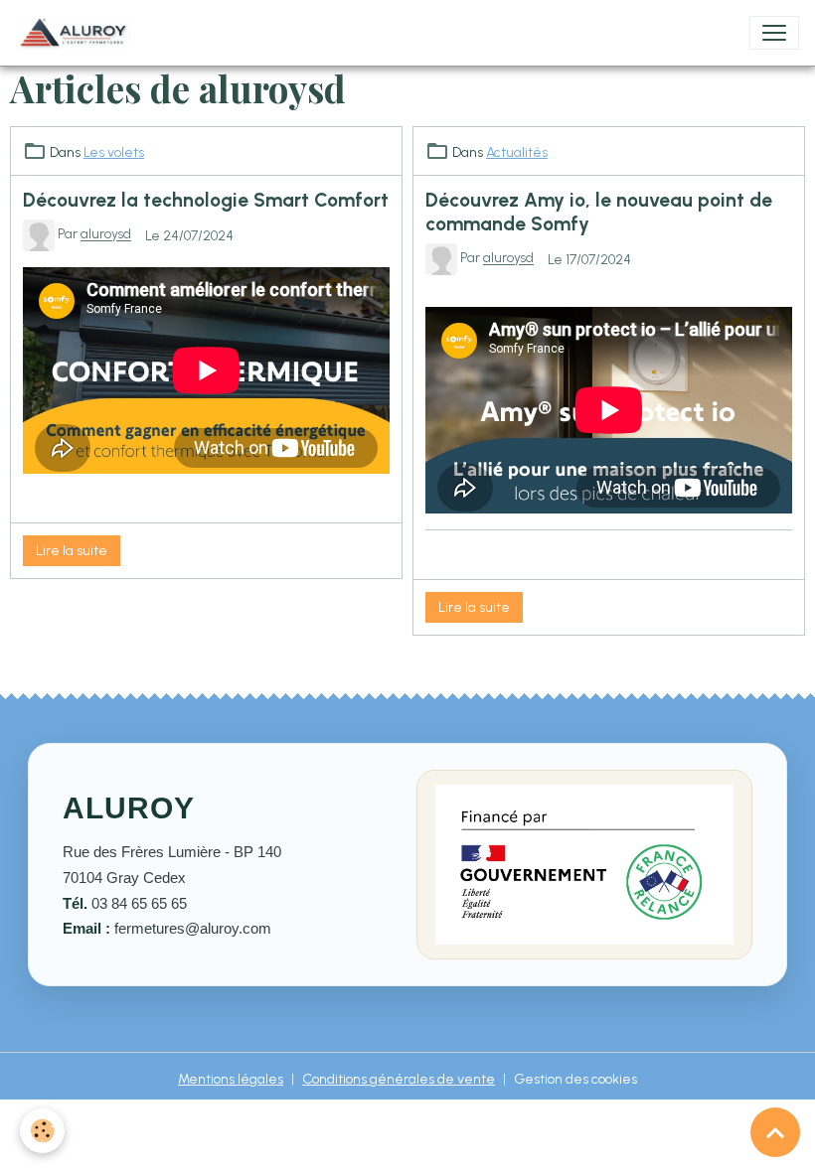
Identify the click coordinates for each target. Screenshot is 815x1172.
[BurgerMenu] (774, 33)
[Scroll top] (775, 1132)
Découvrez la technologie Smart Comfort (206, 200)
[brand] (77, 33)
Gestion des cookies (575, 1079)
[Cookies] (42, 1130)
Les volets (113, 152)
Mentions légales (230, 1079)
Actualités (517, 152)
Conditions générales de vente (398, 1079)
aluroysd (106, 234)
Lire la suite (71, 550)
